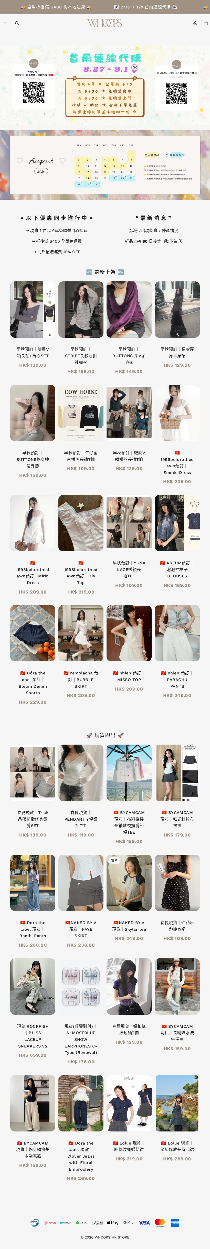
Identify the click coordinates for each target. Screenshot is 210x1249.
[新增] (95, 543)
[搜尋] (17, 23)
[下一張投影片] (146, 309)
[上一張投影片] (112, 309)
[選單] (6, 23)
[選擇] (47, 329)
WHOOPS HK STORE (112, 1237)
